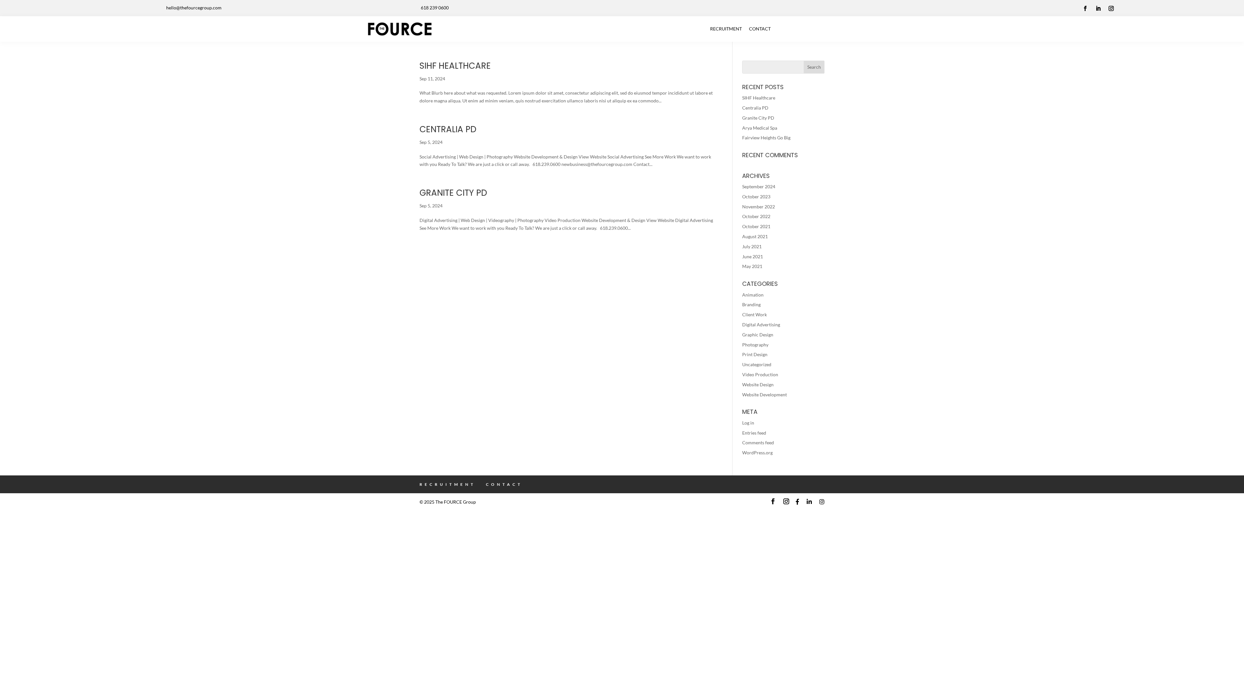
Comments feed (758, 442)
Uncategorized (756, 364)
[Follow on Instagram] (1111, 8)
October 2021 (756, 226)
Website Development (764, 394)
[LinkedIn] (809, 502)
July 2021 (752, 246)
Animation (753, 295)
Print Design (754, 354)
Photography (755, 344)
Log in (748, 423)
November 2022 (758, 206)
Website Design (758, 384)
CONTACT (760, 28)
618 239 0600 (435, 7)
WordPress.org (757, 452)
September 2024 (758, 186)
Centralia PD (448, 129)
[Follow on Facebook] (1085, 8)
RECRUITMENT (726, 28)
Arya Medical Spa (759, 128)
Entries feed (754, 433)
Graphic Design (757, 334)
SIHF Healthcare (455, 66)
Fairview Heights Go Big (766, 137)
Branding (751, 304)
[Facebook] (797, 502)
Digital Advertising (761, 324)
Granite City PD (453, 193)
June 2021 (752, 256)
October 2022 (756, 216)
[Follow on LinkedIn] (1098, 8)
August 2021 (755, 236)
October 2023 (756, 196)
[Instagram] (821, 502)
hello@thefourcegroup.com (194, 7)
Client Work (754, 314)
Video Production (760, 374)
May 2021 (752, 266)
